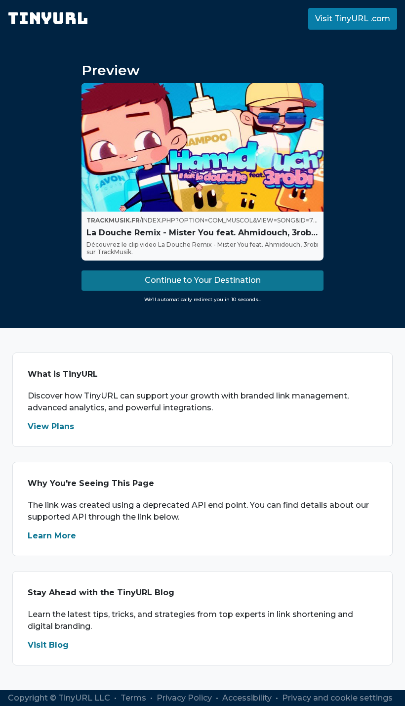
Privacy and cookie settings (337, 698)
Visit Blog (48, 645)
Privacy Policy (185, 698)
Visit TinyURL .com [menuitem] (352, 18)
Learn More (52, 535)
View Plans (51, 426)
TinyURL (48, 18)
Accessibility (248, 698)
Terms (134, 698)
